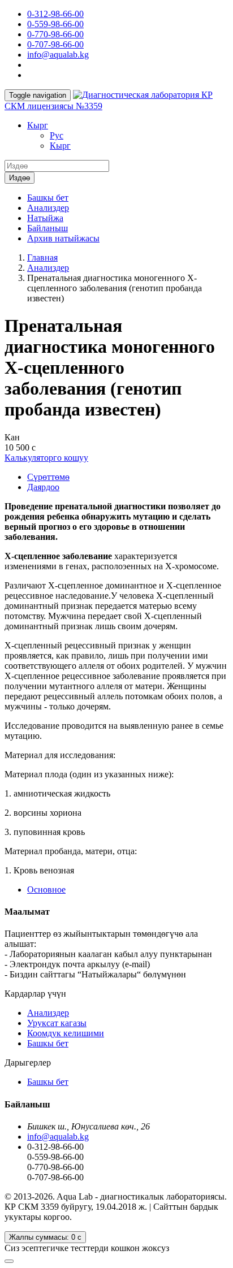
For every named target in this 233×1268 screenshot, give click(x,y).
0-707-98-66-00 (55, 44)
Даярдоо (43, 487)
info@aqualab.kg (58, 54)
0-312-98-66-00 (55, 14)
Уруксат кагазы (57, 1023)
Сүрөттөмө (48, 477)
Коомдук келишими (65, 1033)
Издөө (19, 178)
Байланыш (47, 228)
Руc (56, 135)
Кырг (37, 125)
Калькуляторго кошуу (46, 457)
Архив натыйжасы (63, 238)
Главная (42, 257)
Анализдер (48, 208)
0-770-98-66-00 (55, 34)
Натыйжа (45, 218)
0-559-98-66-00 (55, 24)
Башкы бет (47, 197)
